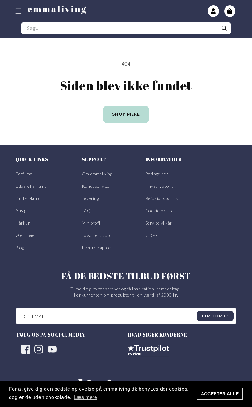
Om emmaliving (97, 173)
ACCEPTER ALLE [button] (220, 393)
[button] (18, 11)
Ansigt (21, 210)
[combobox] (126, 28)
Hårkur (22, 222)
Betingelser (156, 173)
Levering (90, 198)
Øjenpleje (24, 235)
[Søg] (224, 28)
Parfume (23, 173)
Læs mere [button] (85, 397)
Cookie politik (159, 210)
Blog (19, 247)
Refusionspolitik (161, 198)
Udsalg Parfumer (32, 186)
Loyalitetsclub (96, 235)
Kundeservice (95, 186)
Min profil (91, 222)
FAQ (86, 210)
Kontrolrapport (97, 247)
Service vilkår (158, 222)
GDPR (151, 235)
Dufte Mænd (28, 198)
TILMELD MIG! (215, 315)
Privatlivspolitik (161, 186)
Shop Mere (126, 114)
